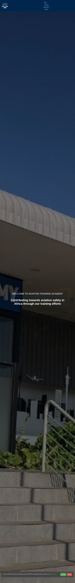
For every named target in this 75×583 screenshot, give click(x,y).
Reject (69, 574)
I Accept (63, 574)
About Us (46, 9)
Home (45, 2)
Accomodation (46, 5)
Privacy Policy (53, 574)
